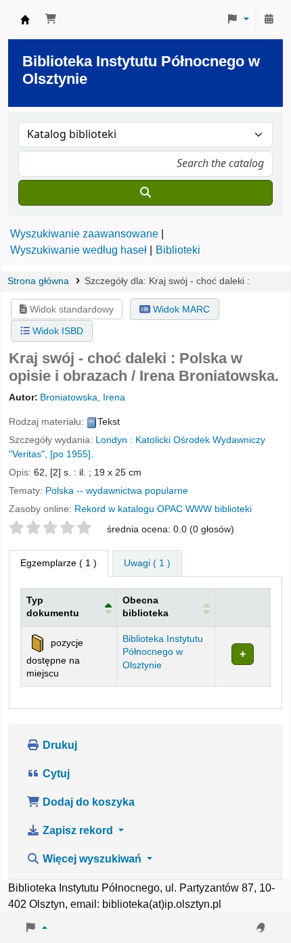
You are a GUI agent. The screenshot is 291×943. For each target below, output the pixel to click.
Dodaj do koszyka (87, 802)
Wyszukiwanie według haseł (78, 250)
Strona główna (38, 281)
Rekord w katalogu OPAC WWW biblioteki (163, 509)
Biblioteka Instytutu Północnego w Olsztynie (25, 19)
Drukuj (58, 745)
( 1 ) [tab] (58, 562)
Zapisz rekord (78, 830)
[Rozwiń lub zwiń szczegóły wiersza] (242, 656)
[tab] (147, 563)
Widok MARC (180, 309)
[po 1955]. (71, 454)
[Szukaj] (145, 193)
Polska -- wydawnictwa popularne (116, 491)
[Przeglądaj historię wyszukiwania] (268, 19)
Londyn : (114, 440)
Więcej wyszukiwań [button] (92, 859)
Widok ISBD (56, 330)
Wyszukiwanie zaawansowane (84, 233)
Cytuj (55, 773)
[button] (50, 19)
